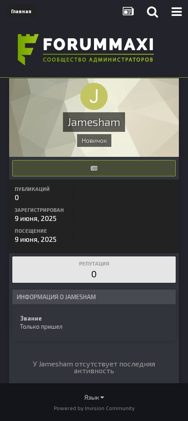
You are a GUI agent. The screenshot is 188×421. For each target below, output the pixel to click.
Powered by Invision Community (94, 408)
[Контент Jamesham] (94, 168)
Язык (92, 397)
